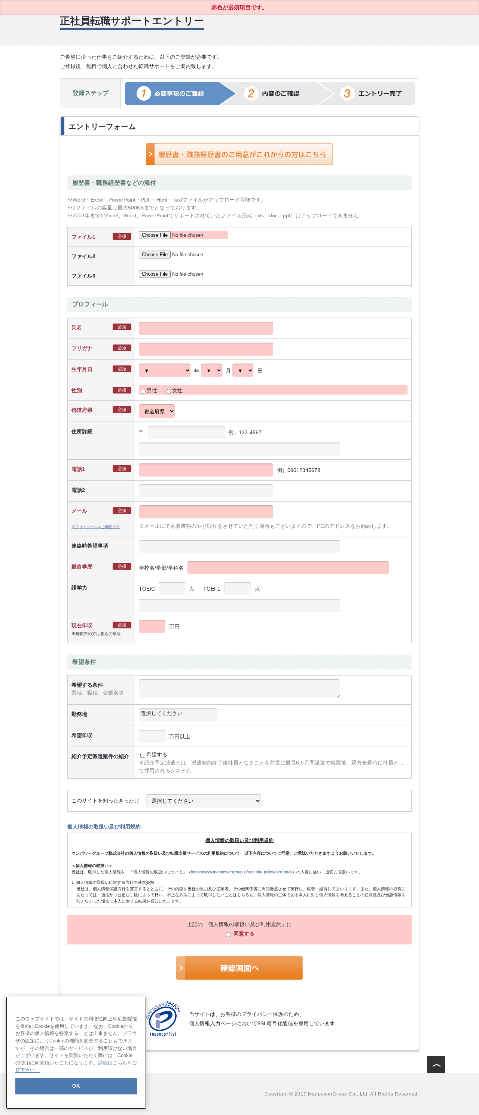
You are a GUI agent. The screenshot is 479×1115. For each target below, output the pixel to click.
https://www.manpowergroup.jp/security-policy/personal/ (241, 872)
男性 (152, 390)
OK (76, 1085)
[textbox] (178, 713)
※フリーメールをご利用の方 (95, 527)
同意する (243, 934)
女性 (177, 390)
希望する (156, 754)
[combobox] (178, 715)
